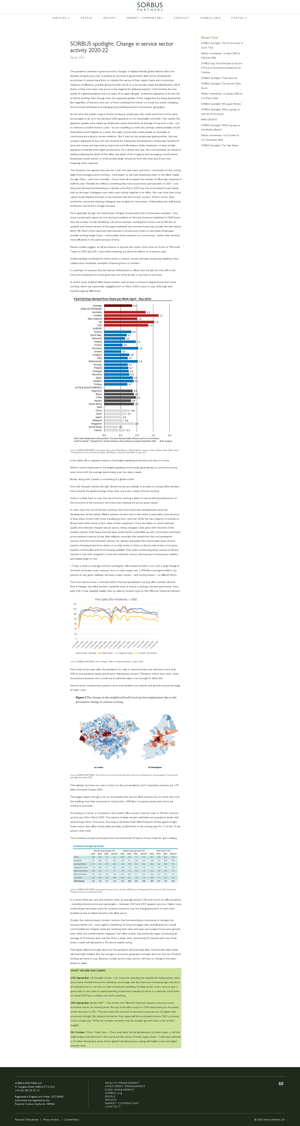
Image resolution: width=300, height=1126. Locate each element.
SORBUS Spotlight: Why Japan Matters (221, 104)
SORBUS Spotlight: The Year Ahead (219, 145)
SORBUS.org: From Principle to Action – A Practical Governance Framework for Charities (222, 68)
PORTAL (237, 18)
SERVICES (60, 18)
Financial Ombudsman (27, 1119)
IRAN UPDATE (209, 119)
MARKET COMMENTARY (145, 18)
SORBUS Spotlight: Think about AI (219, 78)
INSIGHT (109, 18)
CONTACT (182, 18)
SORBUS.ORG (210, 18)
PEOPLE (87, 18)
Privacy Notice (51, 1119)
